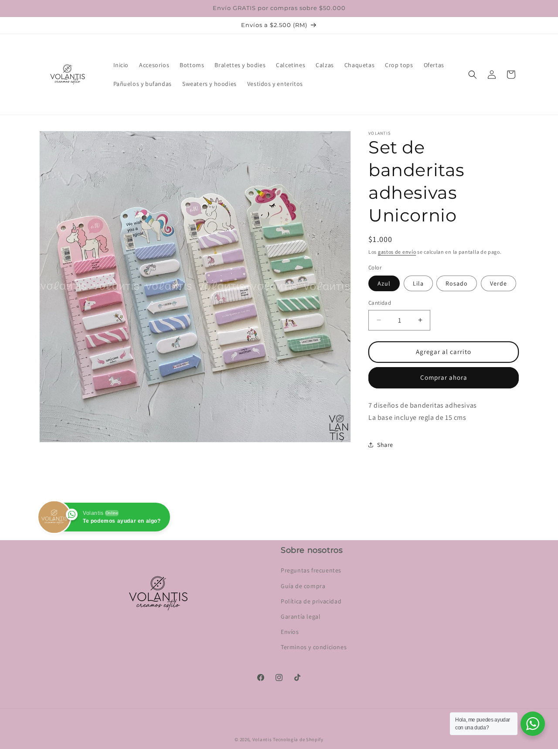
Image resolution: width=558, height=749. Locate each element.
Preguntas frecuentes (311, 570)
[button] (472, 74)
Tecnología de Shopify (298, 739)
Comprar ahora (443, 377)
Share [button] (385, 445)
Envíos (290, 632)
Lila (418, 283)
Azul (384, 283)
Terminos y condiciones (314, 647)
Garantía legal (300, 616)
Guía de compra (303, 586)
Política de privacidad (311, 601)
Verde (498, 283)
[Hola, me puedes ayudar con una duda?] (533, 724)
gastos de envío (397, 252)
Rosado (457, 283)
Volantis (262, 739)
